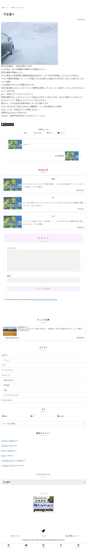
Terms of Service (49, 299)
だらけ (3, 450)
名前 (9, 276)
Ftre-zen (12, 441)
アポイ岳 (4, 441)
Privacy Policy (38, 299)
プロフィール (15, 536)
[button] (83, 423)
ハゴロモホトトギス (7, 460)
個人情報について (72, 536)
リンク (43, 536)
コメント (11, 248)
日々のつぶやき (8, 124)
